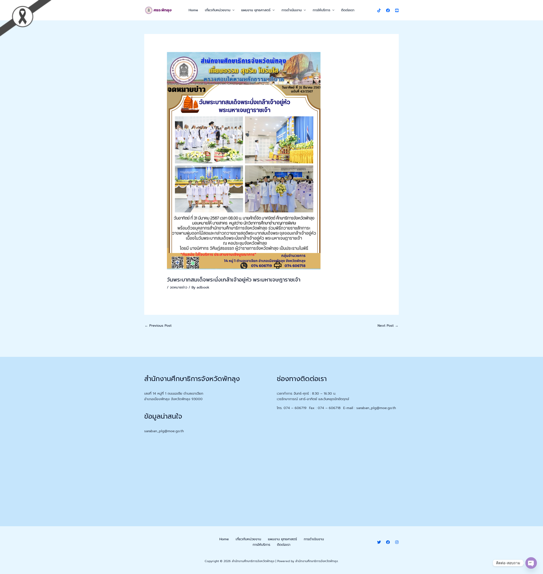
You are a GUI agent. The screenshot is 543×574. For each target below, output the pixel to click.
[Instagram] (397, 542)
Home (193, 10)
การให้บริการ (321, 10)
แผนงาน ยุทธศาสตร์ (255, 10)
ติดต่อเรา (347, 10)
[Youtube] (397, 10)
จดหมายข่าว (178, 287)
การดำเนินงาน (291, 10)
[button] (232, 10)
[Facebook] (388, 10)
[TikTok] (379, 10)
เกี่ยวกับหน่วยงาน (217, 10)
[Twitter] (379, 542)
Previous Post (158, 325)
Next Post (388, 325)
